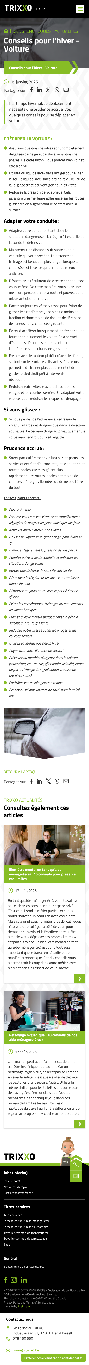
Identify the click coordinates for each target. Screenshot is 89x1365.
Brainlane (24, 1306)
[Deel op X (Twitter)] (48, 90)
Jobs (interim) (16, 1172)
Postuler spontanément (18, 1192)
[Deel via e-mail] (66, 90)
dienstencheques (31, 31)
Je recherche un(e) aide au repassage (26, 1226)
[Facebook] (5, 1280)
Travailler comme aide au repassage (25, 1238)
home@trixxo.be (26, 1350)
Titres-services (17, 1206)
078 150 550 (23, 1338)
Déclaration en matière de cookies (24, 1294)
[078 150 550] (76, 1164)
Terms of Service (36, 1302)
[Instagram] (14, 1280)
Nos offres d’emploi (15, 1187)
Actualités (66, 31)
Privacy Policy (12, 1302)
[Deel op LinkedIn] (39, 90)
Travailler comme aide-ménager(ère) (26, 1232)
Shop (7, 1244)
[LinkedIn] (24, 1280)
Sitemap (52, 1294)
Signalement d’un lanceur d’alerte (24, 1266)
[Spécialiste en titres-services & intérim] (6, 31)
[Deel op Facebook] (31, 90)
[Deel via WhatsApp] (57, 90)
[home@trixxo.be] (76, 1176)
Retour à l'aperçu (20, 771)
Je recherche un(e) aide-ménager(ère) (26, 1221)
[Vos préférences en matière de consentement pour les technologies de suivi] (53, 1358)
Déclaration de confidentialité (65, 1290)
